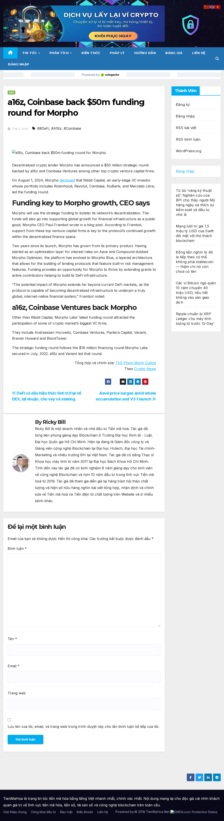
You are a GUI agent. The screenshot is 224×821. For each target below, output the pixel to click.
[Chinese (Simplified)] (206, 6)
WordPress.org (188, 151)
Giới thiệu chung (15, 812)
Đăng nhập (18, 64)
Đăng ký (183, 104)
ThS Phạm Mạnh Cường (136, 363)
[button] (217, 58)
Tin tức (30, 53)
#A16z (56, 128)
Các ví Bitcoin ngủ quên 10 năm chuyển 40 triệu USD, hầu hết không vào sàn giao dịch (196, 292)
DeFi (11, 92)
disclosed (67, 180)
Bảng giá (173, 53)
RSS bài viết (186, 128)
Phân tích (59, 53)
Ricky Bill (54, 422)
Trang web (17, 693)
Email (13, 666)
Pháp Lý (117, 53)
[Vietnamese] (218, 6)
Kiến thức (90, 53)
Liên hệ (198, 53)
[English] (212, 6)
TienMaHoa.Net (158, 812)
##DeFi (43, 128)
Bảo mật (66, 812)
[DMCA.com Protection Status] (193, 812)
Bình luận (17, 548)
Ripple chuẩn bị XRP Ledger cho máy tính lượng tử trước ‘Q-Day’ (195, 319)
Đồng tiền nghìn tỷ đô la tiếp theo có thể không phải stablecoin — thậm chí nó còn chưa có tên (194, 262)
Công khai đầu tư (43, 812)
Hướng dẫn (145, 53)
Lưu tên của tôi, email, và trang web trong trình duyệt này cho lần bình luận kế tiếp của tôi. (83, 726)
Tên (12, 639)
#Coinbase (72, 128)
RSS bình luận (188, 139)
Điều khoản (85, 812)
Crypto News (145, 369)
